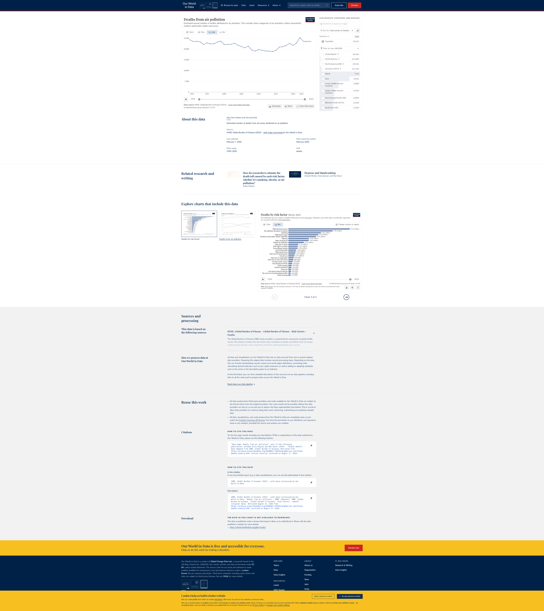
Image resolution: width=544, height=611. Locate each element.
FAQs (225, 576)
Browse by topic (231, 5)
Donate (354, 5)
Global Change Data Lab (221, 562)
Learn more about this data (239, 105)
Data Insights (279, 575)
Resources (262, 5)
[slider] (199, 99)
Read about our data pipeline (240, 384)
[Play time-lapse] (186, 99)
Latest (251, 5)
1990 (193, 99)
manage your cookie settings (278, 605)
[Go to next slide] (346, 297)
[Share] (352, 287)
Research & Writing (343, 565)
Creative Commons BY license (252, 420)
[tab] (190, 32)
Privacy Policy (258, 605)
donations (219, 600)
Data (244, 5)
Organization (310, 570)
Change (348, 224)
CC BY (212, 107)
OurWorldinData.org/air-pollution (196, 107)
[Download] (346, 287)
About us (308, 565)
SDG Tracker (279, 590)
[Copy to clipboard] (308, 445)
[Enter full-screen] (358, 287)
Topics (276, 565)
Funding (307, 575)
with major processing (272, 133)
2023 (311, 99)
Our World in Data (189, 5)
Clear (357, 36)
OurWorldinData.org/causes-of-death (342, 283)
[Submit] (326, 5)
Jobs (306, 584)
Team (306, 580)
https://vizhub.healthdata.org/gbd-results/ (248, 527)
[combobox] (309, 5)
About (275, 5)
